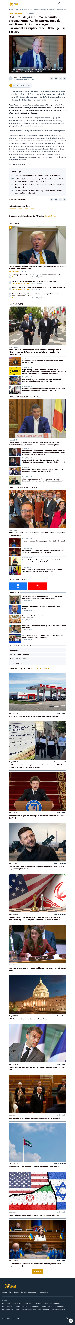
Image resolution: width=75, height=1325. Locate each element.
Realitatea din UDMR (21, 1306)
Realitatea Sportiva (18, 1303)
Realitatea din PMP (7, 1310)
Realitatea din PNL (59, 1306)
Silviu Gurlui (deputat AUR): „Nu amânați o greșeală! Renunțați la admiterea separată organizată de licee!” (42, 480)
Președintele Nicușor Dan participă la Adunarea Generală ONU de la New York (39, 186)
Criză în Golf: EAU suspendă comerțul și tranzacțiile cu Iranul (34, 1167)
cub (26, 210)
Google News (50, 216)
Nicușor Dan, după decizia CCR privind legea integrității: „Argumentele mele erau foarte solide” (43, 551)
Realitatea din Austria (44, 1310)
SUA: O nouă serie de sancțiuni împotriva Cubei (28, 1019)
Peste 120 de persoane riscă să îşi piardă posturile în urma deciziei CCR (38, 287)
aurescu (13, 210)
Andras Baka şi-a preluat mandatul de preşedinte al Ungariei (34, 1118)
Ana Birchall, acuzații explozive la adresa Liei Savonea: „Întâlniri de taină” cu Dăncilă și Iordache (42, 570)
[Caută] (59, 3)
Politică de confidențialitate (28, 1292)
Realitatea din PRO (47, 1306)
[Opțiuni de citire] (71, 1321)
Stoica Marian (61, 713)
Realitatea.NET (6, 1303)
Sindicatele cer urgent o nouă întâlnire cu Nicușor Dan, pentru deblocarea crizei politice (42, 636)
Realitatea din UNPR (7, 1306)
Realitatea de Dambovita (29, 1310)
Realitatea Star (29, 1303)
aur (32, 210)
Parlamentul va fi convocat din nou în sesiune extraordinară (34, 281)
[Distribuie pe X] (64, 78)
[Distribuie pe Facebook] (56, 78)
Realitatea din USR (55, 1303)
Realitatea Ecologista (42, 1303)
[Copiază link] (52, 78)
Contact (4, 1292)
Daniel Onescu (26, 77)
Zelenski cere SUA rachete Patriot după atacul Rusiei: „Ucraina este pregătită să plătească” (38, 192)
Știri (17, 9)
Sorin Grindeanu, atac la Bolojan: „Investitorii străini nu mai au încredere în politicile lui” (42, 561)
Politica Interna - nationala (21, 277)
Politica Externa (23, 9)
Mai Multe (37, 1271)
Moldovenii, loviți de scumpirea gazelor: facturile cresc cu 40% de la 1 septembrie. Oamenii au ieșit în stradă (39, 180)
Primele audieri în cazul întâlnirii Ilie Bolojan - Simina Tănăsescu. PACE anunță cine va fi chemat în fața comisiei (44, 461)
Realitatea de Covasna (58, 1310)
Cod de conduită (43, 1292)
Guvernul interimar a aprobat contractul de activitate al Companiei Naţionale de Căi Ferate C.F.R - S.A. (43, 390)
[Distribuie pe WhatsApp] (60, 78)
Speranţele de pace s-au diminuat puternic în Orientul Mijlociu (35, 1215)
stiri (20, 210)
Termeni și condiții (14, 1292)
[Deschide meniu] (65, 3)
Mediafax (17, 1310)
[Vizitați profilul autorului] (10, 78)
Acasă (12, 9)
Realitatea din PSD (34, 1306)
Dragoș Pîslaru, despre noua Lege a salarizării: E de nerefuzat (37, 275)
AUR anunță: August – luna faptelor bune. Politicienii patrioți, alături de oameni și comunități (41, 380)
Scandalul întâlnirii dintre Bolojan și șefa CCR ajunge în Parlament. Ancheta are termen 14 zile (42, 471)
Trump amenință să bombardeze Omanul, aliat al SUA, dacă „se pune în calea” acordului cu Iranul (42, 597)
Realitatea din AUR (60, 762)
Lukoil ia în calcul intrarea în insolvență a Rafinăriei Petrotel (37, 175)
